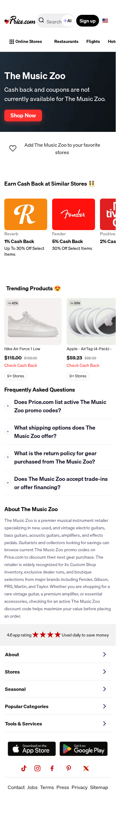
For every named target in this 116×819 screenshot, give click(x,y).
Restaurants (66, 41)
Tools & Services (23, 724)
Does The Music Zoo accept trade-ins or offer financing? (57, 483)
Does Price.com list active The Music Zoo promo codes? (56, 406)
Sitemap (99, 787)
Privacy (80, 787)
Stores (12, 672)
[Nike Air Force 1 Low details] (33, 321)
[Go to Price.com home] (20, 20)
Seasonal (15, 689)
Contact (16, 787)
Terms (47, 787)
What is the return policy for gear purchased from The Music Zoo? (51, 457)
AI (69, 20)
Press (62, 787)
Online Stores (28, 41)
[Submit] (41, 21)
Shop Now (23, 115)
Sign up (88, 20)
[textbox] (105, 20)
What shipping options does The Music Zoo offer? (51, 431)
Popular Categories (26, 706)
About (12, 654)
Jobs (32, 787)
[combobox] (56, 21)
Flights (93, 41)
